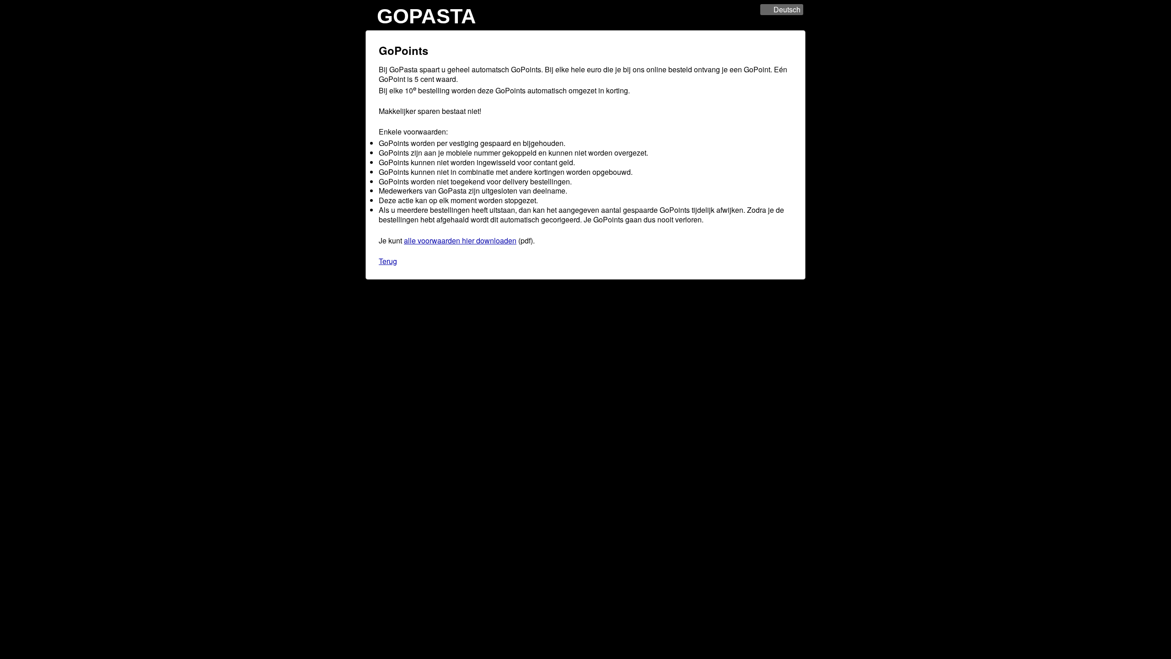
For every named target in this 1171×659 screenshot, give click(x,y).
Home (562, 287)
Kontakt (607, 287)
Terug (388, 261)
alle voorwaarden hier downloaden (460, 240)
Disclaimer (626, 293)
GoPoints (584, 287)
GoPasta (426, 16)
